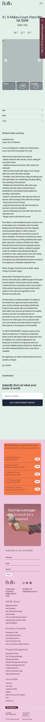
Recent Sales (10, 614)
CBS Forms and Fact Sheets (15, 695)
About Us (9, 683)
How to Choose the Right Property (17, 644)
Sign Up (9, 575)
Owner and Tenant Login (14, 671)
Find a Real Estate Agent (14, 611)
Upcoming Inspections (13, 635)
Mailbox (8, 692)
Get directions (7, 375)
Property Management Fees (15, 665)
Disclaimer (25, 714)
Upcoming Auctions (12, 638)
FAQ (7, 698)
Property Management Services (16, 662)
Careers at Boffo (11, 689)
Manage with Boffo (12, 659)
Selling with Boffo (11, 606)
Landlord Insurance (12, 668)
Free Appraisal (10, 609)
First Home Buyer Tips (13, 641)
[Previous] (5, 60)
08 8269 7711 (27, 589)
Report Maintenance (13, 674)
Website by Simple (27, 719)
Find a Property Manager (14, 656)
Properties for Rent (12, 654)
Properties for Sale (12, 633)
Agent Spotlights (11, 623)
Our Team (9, 686)
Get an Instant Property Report (16, 617)
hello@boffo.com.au (29, 591)
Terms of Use (25, 716)
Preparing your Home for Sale (16, 620)
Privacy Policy (26, 713)
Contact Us (9, 701)
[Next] (39, 60)
